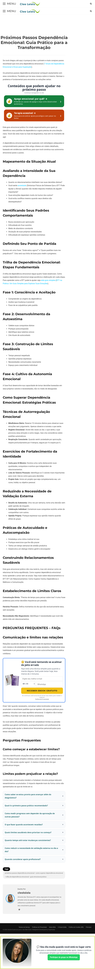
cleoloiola (24, 892)
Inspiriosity (51, 929)
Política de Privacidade (42, 699)
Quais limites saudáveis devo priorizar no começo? (28, 832)
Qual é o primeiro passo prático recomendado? (26, 805)
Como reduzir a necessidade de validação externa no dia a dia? (31, 850)
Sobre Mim (52, 927)
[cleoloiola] (10, 903)
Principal (88, 927)
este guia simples (48, 280)
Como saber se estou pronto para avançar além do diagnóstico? (28, 796)
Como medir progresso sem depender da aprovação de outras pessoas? (30, 815)
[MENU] (4, 3)
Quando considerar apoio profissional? (23, 859)
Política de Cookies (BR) (76, 927)
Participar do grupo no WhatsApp (64, 957)
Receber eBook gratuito (42, 691)
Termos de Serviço (24, 927)
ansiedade (22, 185)
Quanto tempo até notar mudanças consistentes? (28, 840)
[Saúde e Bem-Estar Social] (30, 4)
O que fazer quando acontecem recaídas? (24, 824)
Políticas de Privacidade (39, 927)
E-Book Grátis (62, 927)
